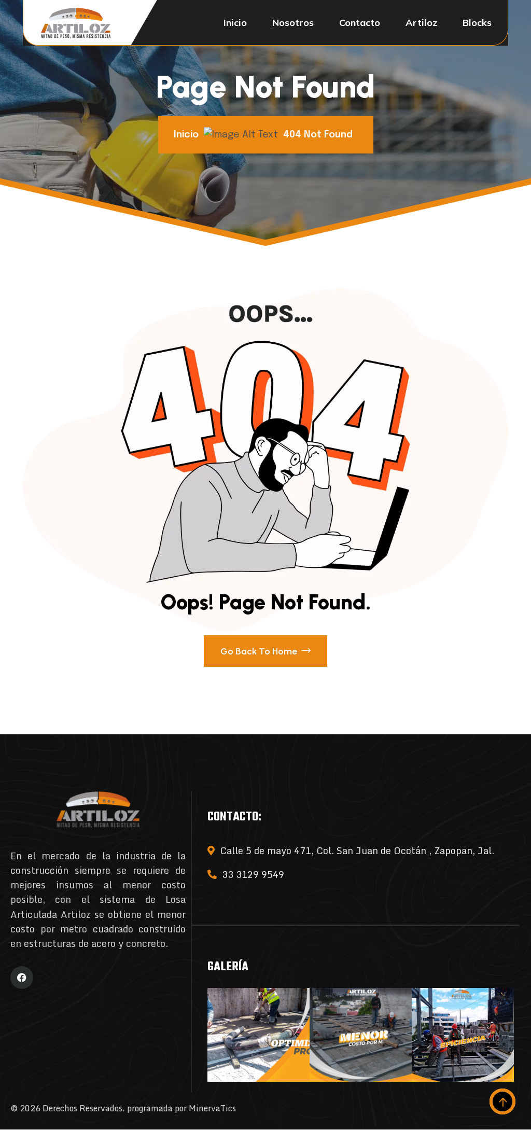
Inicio (235, 23)
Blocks (477, 23)
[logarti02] (75, 23)
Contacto (359, 23)
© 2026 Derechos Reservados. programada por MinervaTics (123, 1108)
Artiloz (421, 23)
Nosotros (293, 23)
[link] (258, 1035)
